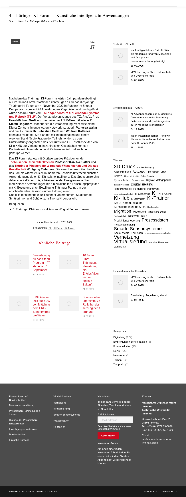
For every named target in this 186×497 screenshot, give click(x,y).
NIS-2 (144, 216)
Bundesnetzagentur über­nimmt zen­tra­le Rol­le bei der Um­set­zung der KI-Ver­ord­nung (95, 304)
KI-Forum (58, 228)
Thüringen (137, 232)
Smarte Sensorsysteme (138, 229)
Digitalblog (119, 337)
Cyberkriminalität (131, 176)
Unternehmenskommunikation (158, 233)
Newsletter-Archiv (108, 443)
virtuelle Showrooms (159, 242)
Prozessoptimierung (124, 224)
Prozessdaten (155, 220)
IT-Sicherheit (142, 193)
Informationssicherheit (123, 194)
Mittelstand (139, 211)
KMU (117, 203)
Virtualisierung (130, 241)
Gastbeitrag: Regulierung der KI (149, 295)
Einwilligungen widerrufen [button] (23, 429)
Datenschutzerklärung (21, 405)
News (15, 41)
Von (47, 222)
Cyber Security (147, 176)
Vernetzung (126, 237)
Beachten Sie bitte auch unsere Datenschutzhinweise (114, 427)
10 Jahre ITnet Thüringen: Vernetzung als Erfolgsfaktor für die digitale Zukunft (91, 270)
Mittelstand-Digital (157, 212)
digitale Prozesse (121, 185)
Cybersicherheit (122, 180)
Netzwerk (134, 215)
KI (50, 228)
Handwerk (153, 188)
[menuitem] (150, 491)
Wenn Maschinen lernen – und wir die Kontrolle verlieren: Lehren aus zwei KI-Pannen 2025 (150, 139)
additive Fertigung (146, 167)
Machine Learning (151, 207)
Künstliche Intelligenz (127, 206)
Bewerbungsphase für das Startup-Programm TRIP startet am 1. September (45, 263)
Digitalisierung (142, 184)
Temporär (118, 364)
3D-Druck (124, 166)
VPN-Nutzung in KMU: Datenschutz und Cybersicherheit (151, 74)
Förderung (139, 188)
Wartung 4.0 (120, 246)
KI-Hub (121, 198)
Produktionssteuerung (127, 220)
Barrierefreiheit (17, 434)
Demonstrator (138, 180)
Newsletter (119, 355)
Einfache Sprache (19, 439)
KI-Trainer (69, 228)
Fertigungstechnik (123, 189)
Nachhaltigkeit (120, 216)
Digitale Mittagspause (158, 180)
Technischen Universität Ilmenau (31, 162)
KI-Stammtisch (138, 199)
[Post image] (19, 262)
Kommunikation (132, 202)
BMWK (118, 175)
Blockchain (153, 172)
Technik (117, 359)
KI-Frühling (165, 193)
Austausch (139, 171)
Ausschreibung (122, 171)
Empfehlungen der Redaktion (130, 341)
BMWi (163, 172)
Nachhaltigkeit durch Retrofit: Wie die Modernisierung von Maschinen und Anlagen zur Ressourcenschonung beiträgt (151, 56)
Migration (122, 211)
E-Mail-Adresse (106, 414)
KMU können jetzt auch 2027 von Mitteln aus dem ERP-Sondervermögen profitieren (44, 306)
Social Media (121, 232)
